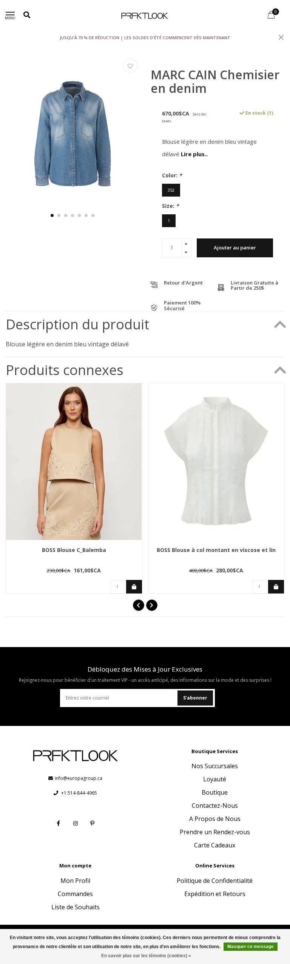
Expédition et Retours (214, 894)
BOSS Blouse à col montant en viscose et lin (216, 549)
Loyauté (214, 779)
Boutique (215, 792)
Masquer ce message (250, 946)
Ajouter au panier (235, 247)
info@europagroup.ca (78, 778)
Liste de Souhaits (75, 907)
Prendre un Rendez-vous (215, 832)
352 (171, 190)
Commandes (75, 894)
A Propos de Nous (215, 819)
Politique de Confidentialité (215, 880)
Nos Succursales (214, 766)
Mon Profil (75, 880)
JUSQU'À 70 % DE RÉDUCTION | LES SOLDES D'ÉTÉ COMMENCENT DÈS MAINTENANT (145, 37)
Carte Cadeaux (214, 845)
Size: (170, 205)
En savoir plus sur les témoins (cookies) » (146, 955)
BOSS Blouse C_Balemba (74, 549)
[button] (52, 215)
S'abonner (195, 698)
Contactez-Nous (215, 805)
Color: (172, 175)
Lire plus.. (194, 154)
